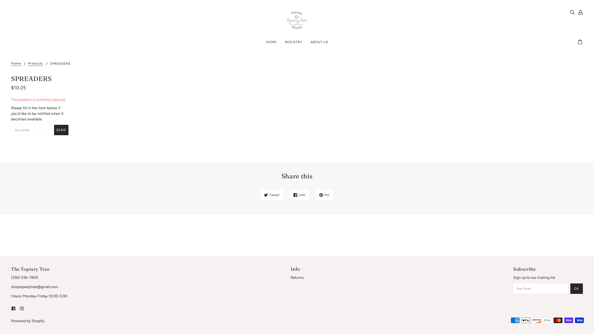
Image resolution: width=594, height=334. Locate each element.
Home (16, 63)
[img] (572, 12)
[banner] (297, 20)
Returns (297, 277)
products (35, 63)
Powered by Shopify (27, 321)
